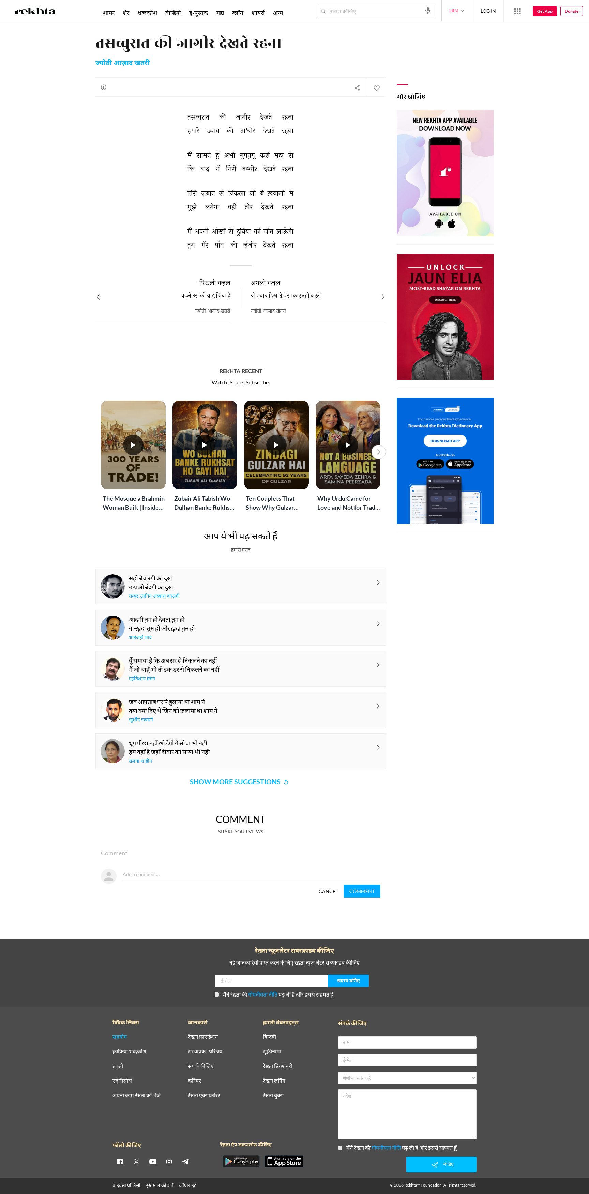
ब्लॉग (237, 12)
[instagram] (169, 1161)
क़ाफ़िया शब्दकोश (129, 1051)
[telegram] (185, 1161)
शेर (126, 12)
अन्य (278, 12)
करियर (194, 1081)
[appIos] (284, 1161)
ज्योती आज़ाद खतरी (122, 63)
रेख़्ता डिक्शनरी (277, 1066)
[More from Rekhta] (517, 11)
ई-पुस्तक (198, 12)
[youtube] (152, 1161)
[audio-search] (427, 10)
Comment (362, 891)
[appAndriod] (241, 1161)
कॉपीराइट (187, 1185)
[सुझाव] (103, 87)
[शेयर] (357, 87)
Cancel (328, 891)
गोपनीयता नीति (262, 994)
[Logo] (35, 12)
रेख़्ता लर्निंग (274, 1081)
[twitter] (136, 1161)
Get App (545, 11)
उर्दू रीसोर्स (122, 1081)
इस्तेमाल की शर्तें (159, 1185)
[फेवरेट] (376, 87)
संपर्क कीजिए (201, 1066)
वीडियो (173, 12)
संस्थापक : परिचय (205, 1051)
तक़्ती (117, 1066)
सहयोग (119, 1037)
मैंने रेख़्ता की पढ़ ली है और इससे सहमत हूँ (278, 994)
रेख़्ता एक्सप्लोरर (204, 1095)
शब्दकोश (147, 12)
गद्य (220, 12)
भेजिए (448, 1164)
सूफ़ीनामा (272, 1051)
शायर (109, 12)
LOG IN (488, 11)
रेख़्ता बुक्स (273, 1095)
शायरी (258, 12)
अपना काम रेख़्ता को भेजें (136, 1095)
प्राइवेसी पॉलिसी (126, 1185)
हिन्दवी (269, 1037)
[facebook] (120, 1161)
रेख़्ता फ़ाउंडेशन (203, 1037)
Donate (571, 11)
